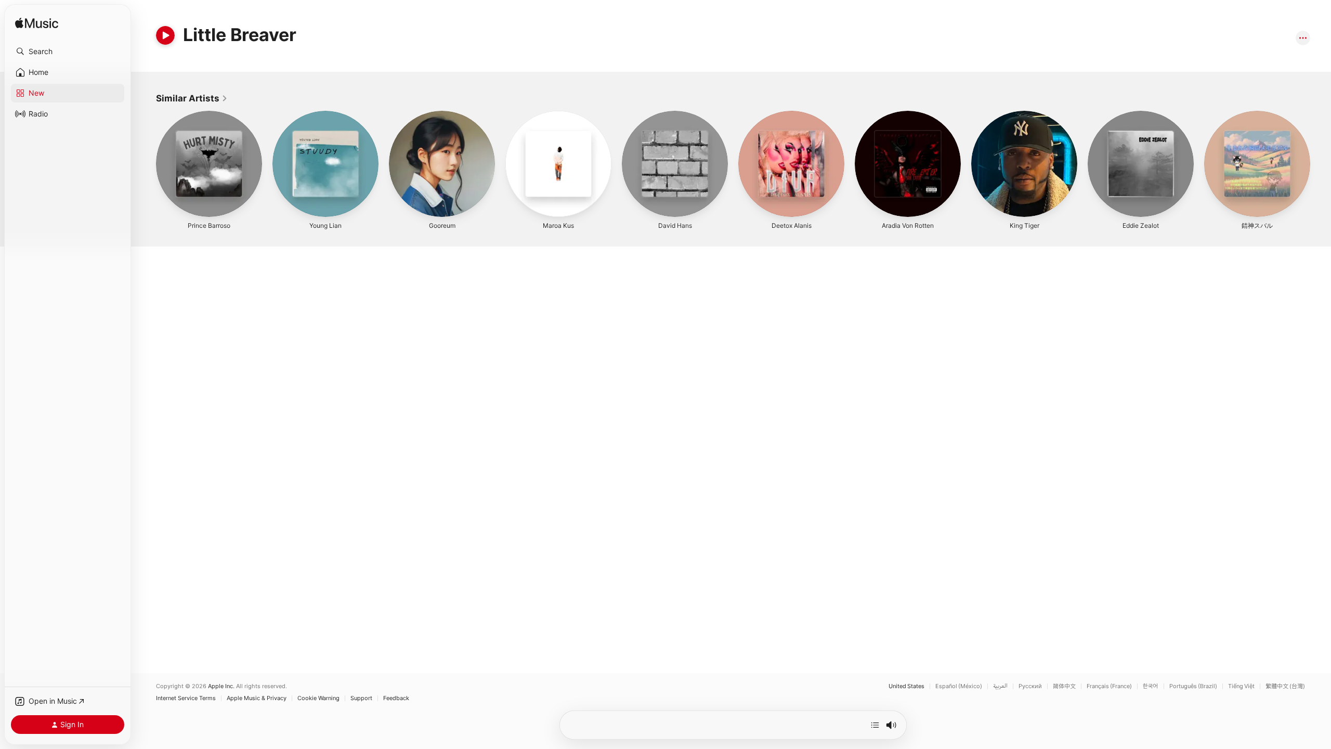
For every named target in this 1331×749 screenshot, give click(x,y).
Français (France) (1109, 686)
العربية (1000, 686)
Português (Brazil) (1193, 686)
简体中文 (1064, 686)
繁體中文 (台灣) (1285, 686)
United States (906, 686)
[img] (36, 24)
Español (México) (958, 686)
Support (361, 698)
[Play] (165, 35)
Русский (1030, 686)
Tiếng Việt (1241, 686)
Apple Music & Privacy (256, 698)
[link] (192, 98)
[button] (67, 51)
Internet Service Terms (186, 698)
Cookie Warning (318, 698)
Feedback (396, 698)
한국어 (1150, 686)
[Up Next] (875, 725)
